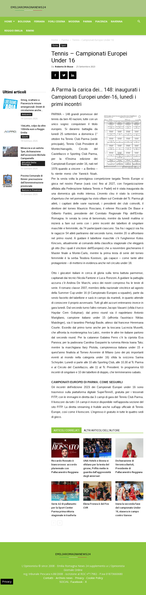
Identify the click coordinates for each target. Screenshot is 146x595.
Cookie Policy (94, 578)
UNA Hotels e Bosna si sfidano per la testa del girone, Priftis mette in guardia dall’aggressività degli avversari (97, 468)
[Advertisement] (24, 63)
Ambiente (26, 114)
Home (8, 21)
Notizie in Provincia (31, 190)
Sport (63, 45)
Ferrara (39, 21)
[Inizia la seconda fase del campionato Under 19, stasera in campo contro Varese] (129, 491)
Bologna (24, 21)
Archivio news (64, 578)
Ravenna (116, 21)
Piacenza (101, 21)
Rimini (30, 30)
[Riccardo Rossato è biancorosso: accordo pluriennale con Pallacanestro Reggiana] (65, 448)
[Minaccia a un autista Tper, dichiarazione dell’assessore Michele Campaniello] (10, 151)
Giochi (25, 136)
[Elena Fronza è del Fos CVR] (97, 491)
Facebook (77, 581)
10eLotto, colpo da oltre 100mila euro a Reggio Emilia (33, 129)
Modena (74, 21)
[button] (138, 21)
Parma (87, 21)
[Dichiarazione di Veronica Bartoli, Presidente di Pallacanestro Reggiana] (129, 448)
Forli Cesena (56, 21)
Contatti (48, 578)
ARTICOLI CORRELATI (66, 430)
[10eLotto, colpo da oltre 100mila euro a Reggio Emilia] (10, 129)
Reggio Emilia (13, 30)
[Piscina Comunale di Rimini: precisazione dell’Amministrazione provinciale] (10, 180)
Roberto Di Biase (64, 66)
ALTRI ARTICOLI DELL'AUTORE (102, 430)
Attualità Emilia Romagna (29, 163)
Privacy (79, 578)
